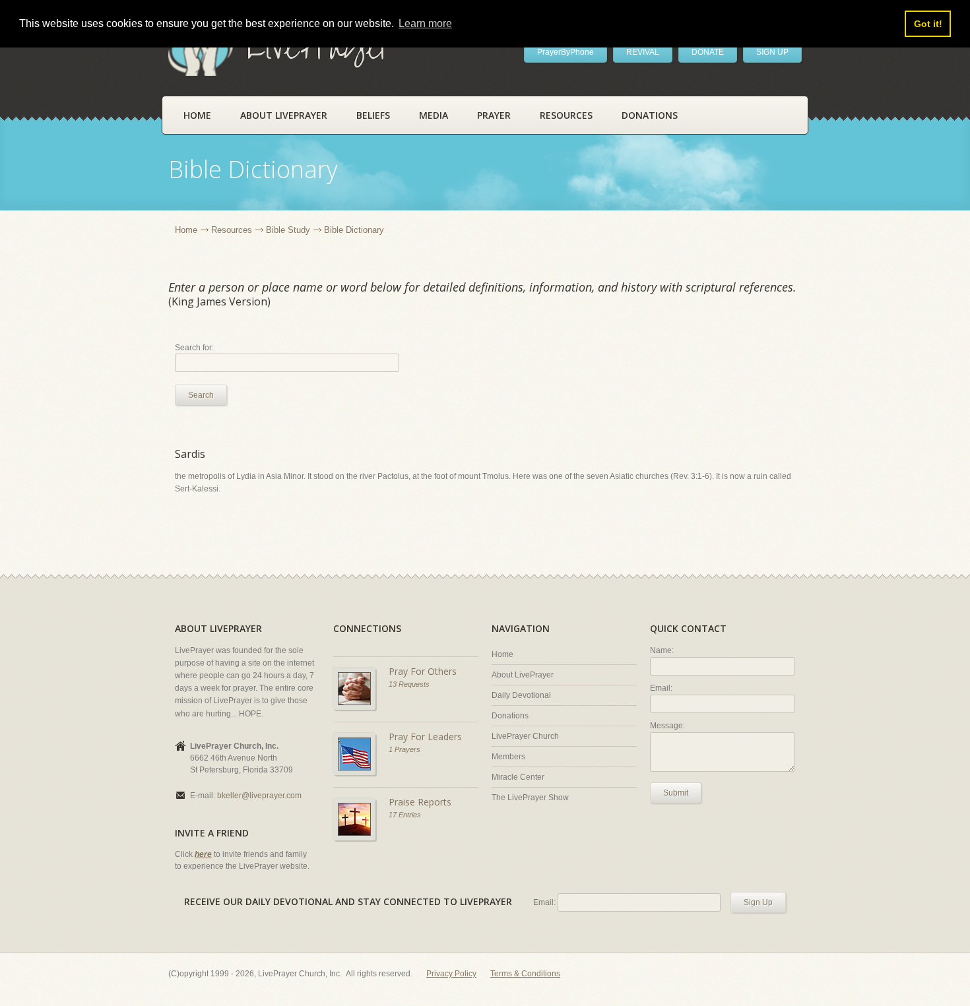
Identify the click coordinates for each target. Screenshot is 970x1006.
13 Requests (409, 684)
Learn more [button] (425, 23)
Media (433, 115)
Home (197, 115)
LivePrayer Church (525, 736)
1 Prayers (404, 749)
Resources (566, 115)
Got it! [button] (928, 23)
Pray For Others (423, 671)
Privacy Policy (451, 973)
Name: (662, 650)
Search (201, 395)
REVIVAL (642, 52)
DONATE (708, 52)
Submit (675, 793)
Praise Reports (420, 802)
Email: (661, 688)
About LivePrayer (283, 115)
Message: (667, 725)
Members (508, 756)
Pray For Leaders (425, 736)
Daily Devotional (521, 695)
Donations (650, 115)
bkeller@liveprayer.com (259, 795)
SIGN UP (772, 52)
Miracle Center (518, 777)
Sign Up (758, 902)
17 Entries (405, 815)
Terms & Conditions (525, 973)
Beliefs (373, 115)
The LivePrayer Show (530, 797)
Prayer (494, 115)
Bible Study (288, 230)
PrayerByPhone (565, 52)
